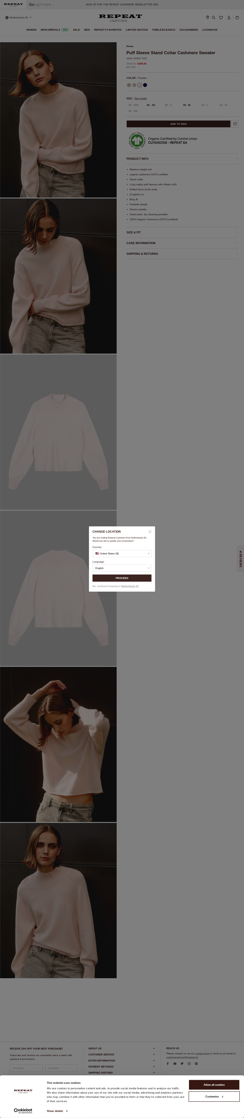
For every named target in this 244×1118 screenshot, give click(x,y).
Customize (212, 1096)
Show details (55, 1110)
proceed (122, 578)
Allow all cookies (214, 1084)
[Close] (148, 531)
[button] (122, 553)
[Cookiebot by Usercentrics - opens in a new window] (23, 1111)
